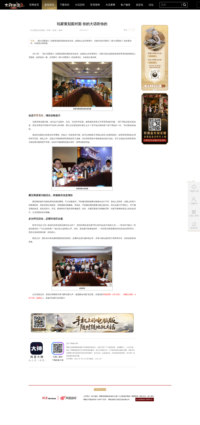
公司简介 (86, 396)
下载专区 (65, 4)
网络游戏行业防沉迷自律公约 (119, 399)
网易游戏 (135, 396)
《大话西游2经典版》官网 (39, 30)
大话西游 (14, 5)
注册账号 (194, 203)
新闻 (54, 30)
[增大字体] (133, 30)
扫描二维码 (194, 217)
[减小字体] (130, 30)
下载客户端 (194, 191)
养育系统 (38, 115)
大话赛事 (110, 4)
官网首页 (34, 4)
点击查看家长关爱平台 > (144, 399)
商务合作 (142, 396)
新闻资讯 (49, 4)
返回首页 (194, 228)
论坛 (151, 4)
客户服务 (125, 4)
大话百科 (80, 4)
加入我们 (150, 396)
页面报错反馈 (100, 389)
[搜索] (184, 4)
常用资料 (95, 4)
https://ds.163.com (80, 359)
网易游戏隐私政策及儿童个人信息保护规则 (114, 396)
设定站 (139, 4)
